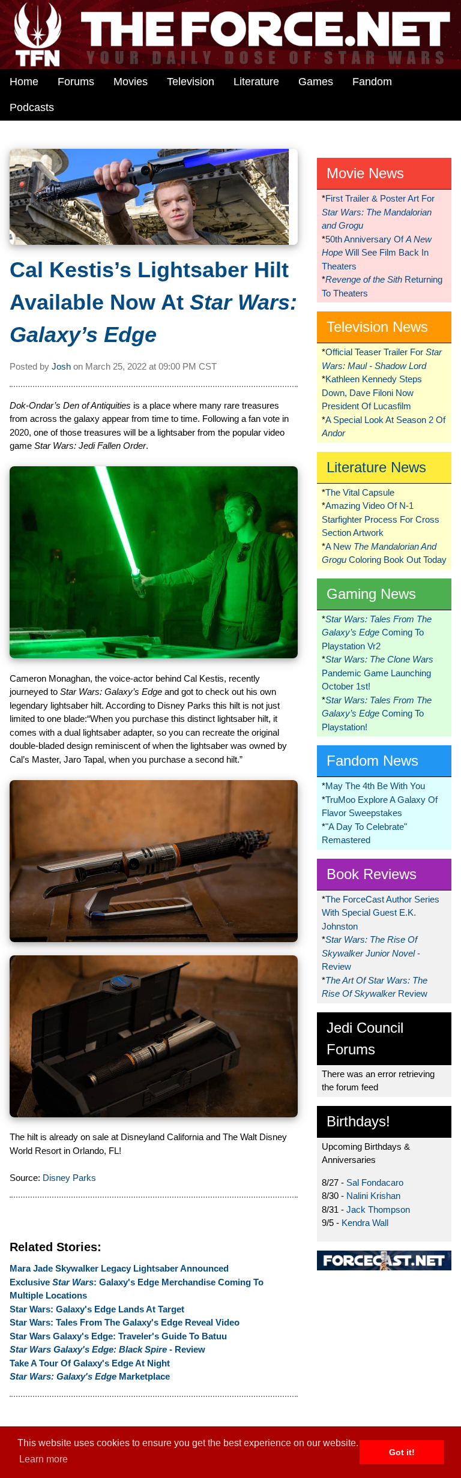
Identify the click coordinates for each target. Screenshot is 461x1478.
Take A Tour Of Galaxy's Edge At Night (90, 1363)
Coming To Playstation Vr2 (377, 632)
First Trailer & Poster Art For (378, 211)
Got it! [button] (402, 1452)
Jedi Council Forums (365, 1038)
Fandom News (372, 761)
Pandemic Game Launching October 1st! (377, 672)
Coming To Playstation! (377, 713)
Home (24, 82)
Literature (256, 82)
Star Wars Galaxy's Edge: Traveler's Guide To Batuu (118, 1336)
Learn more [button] (43, 1459)
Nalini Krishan (373, 1196)
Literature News (376, 467)
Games (315, 82)
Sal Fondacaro (374, 1182)
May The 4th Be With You (375, 786)
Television (190, 82)
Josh (61, 366)
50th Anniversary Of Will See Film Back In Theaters (377, 252)
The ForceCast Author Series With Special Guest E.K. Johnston (380, 912)
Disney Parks (69, 1178)
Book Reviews (372, 874)
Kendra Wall (365, 1223)
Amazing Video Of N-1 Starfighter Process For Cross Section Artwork (380, 519)
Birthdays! (358, 1121)
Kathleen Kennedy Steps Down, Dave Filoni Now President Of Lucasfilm (372, 392)
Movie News (365, 173)
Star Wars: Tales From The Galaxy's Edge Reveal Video (125, 1322)
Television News (377, 327)
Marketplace (90, 1376)
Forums (76, 82)
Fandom (372, 82)
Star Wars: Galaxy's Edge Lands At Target (97, 1309)
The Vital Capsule (359, 492)
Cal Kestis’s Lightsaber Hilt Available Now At (153, 302)
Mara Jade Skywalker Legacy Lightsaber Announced (119, 1268)
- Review (107, 1349)
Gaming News (371, 594)
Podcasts (32, 107)
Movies (130, 82)
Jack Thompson (378, 1209)
